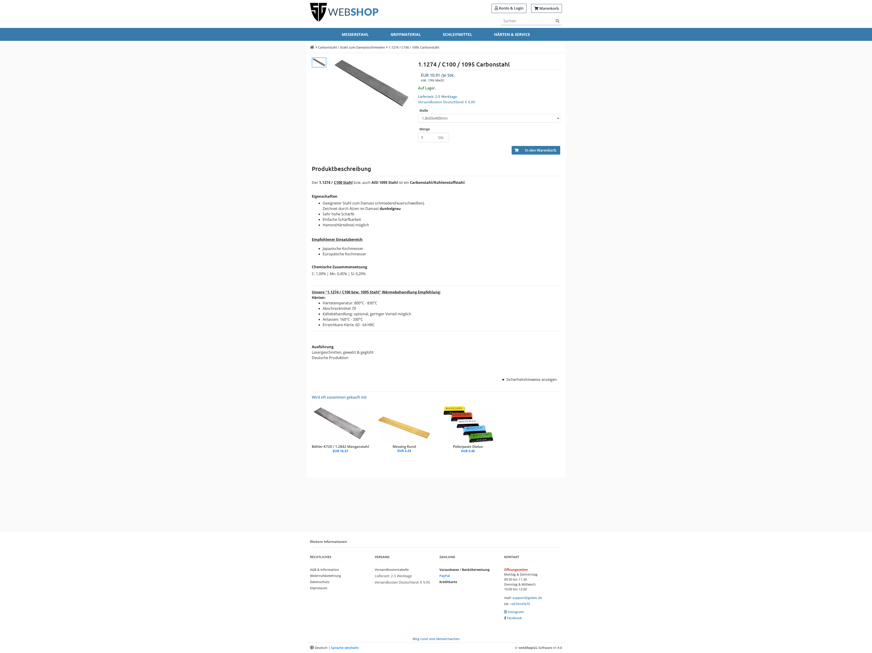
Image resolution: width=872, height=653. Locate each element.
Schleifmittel (457, 34)
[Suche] (557, 21)
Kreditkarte (448, 582)
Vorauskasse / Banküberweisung (464, 569)
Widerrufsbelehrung (325, 576)
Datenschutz (319, 582)
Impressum (318, 588)
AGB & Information (324, 569)
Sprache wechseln (345, 648)
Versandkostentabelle (392, 569)
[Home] (312, 47)
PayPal (444, 576)
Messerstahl (355, 34)
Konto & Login (510, 8)
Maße (423, 110)
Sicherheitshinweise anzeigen (531, 379)
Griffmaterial (406, 34)
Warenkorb (548, 8)
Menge (424, 129)
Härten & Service (512, 34)
